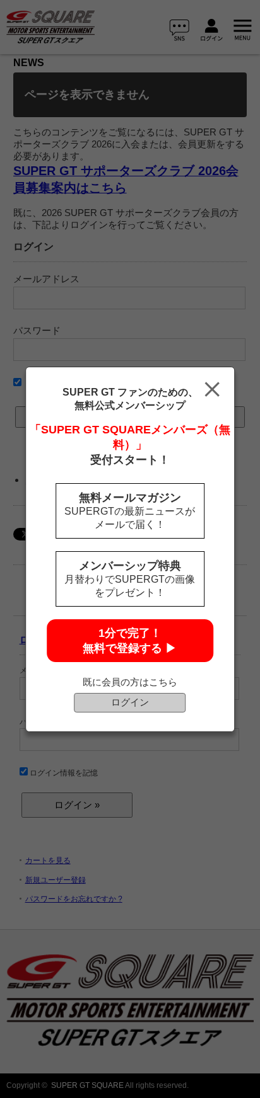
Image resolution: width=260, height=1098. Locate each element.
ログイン (130, 702)
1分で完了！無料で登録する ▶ (130, 641)
